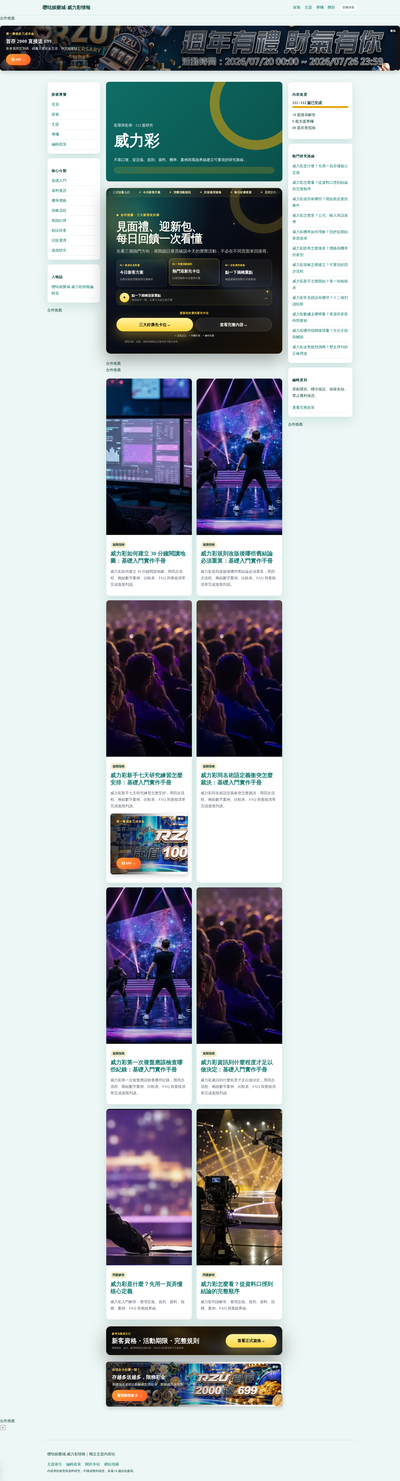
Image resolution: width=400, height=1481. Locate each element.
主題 (308, 7)
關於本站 (92, 1464)
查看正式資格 (251, 1341)
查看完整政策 (303, 407)
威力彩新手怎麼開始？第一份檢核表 (320, 284)
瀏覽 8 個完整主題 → (130, 170)
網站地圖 (111, 1464)
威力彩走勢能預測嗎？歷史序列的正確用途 (320, 350)
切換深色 (348, 7)
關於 (331, 7)
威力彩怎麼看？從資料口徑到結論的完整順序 (320, 185)
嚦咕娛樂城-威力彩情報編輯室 (73, 290)
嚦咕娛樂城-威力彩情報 (67, 7)
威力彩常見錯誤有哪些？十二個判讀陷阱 (320, 301)
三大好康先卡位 (155, 325)
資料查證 (59, 191)
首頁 (55, 104)
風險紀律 (59, 220)
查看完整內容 (233, 325)
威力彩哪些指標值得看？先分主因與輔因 (320, 334)
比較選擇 (59, 240)
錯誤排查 (59, 230)
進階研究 (59, 250)
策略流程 (59, 210)
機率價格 (59, 201)
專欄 (320, 7)
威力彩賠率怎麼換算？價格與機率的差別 (320, 251)
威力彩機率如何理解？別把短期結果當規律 (320, 235)
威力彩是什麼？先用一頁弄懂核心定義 (320, 169)
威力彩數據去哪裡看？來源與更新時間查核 (320, 317)
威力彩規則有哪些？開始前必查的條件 (320, 202)
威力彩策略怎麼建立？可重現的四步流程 (320, 268)
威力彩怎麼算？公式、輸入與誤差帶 (320, 218)
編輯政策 (59, 144)
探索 (296, 7)
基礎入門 (59, 181)
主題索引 (54, 1464)
